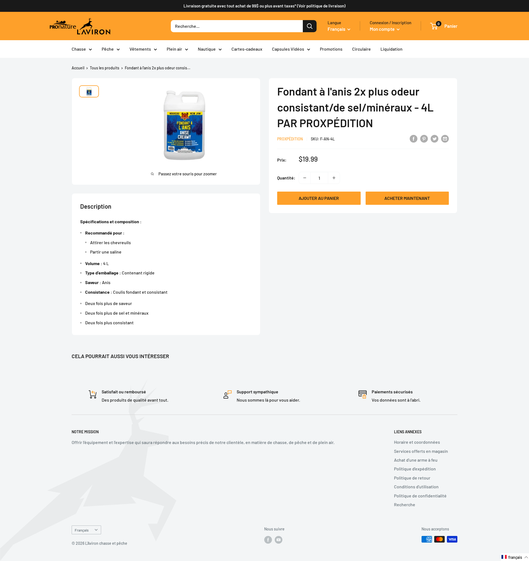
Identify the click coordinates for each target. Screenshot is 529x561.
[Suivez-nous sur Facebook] (268, 540)
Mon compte (382, 29)
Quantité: (286, 177)
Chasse (79, 48)
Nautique (207, 48)
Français (82, 530)
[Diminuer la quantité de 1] (305, 178)
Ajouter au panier (319, 198)
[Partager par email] (445, 138)
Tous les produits (104, 68)
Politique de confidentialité (420, 495)
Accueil (78, 68)
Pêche (108, 48)
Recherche (404, 504)
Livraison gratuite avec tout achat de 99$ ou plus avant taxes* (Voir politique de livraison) (264, 5)
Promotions (331, 48)
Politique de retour (412, 477)
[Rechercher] (310, 26)
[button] (515, 557)
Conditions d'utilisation (416, 486)
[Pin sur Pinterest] (424, 138)
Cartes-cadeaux (246, 48)
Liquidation (391, 48)
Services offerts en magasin (421, 451)
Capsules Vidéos (288, 48)
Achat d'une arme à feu (416, 459)
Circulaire (361, 48)
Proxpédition (290, 139)
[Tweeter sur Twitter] (434, 138)
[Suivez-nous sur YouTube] (278, 540)
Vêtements (140, 48)
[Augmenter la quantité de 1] (334, 178)
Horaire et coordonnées (417, 442)
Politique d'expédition (415, 468)
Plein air (174, 48)
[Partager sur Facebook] (413, 138)
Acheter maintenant (407, 198)
